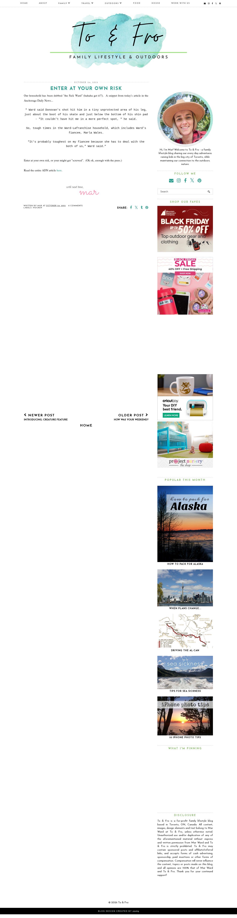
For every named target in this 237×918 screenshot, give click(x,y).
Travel (86, 3)
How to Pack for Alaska (185, 564)
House (156, 3)
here (59, 170)
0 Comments (75, 206)
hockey (37, 208)
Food (137, 3)
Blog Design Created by (118, 911)
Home (24, 3)
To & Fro (123, 902)
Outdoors (112, 3)
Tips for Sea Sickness (185, 691)
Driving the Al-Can (185, 651)
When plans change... (185, 608)
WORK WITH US (180, 3)
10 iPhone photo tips (185, 738)
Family (62, 3)
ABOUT (43, 3)
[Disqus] (86, 266)
